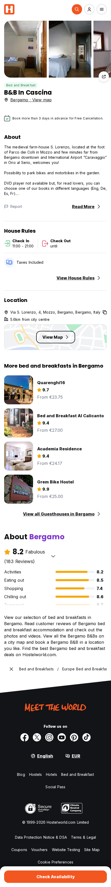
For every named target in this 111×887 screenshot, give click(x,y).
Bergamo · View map (31, 99)
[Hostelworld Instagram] (49, 737)
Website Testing (66, 849)
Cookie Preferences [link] (55, 862)
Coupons (19, 849)
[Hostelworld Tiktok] (86, 737)
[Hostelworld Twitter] (37, 737)
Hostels (35, 774)
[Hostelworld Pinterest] (74, 737)
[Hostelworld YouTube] (62, 737)
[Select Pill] (77, 9)
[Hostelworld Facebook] (24, 737)
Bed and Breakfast (21, 85)
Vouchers (39, 849)
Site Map (92, 849)
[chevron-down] (53, 556)
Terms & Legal (83, 837)
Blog (21, 774)
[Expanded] (11, 669)
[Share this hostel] (104, 76)
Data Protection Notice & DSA (41, 837)
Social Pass (55, 787)
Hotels (51, 774)
